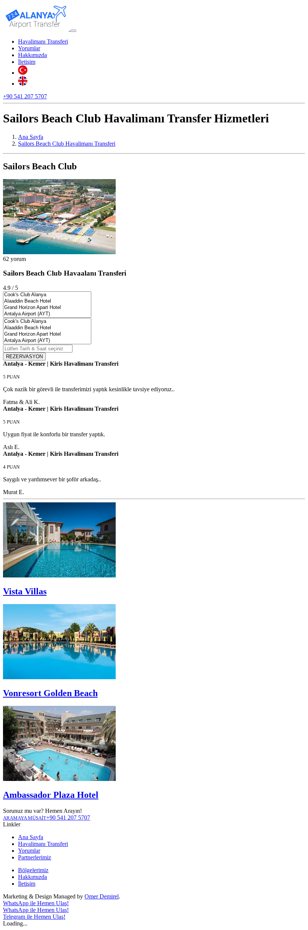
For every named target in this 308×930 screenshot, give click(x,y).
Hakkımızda (32, 55)
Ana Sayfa (30, 837)
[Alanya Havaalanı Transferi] (36, 29)
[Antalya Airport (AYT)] (47, 314)
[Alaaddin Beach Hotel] (47, 301)
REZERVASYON (24, 356)
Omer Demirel (102, 896)
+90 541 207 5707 (25, 96)
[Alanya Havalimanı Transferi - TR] (22, 72)
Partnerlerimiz (34, 857)
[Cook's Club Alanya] (47, 295)
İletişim (26, 62)
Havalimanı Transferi (43, 41)
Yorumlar (29, 48)
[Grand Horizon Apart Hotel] (47, 307)
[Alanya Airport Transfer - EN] (22, 83)
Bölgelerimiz (33, 870)
